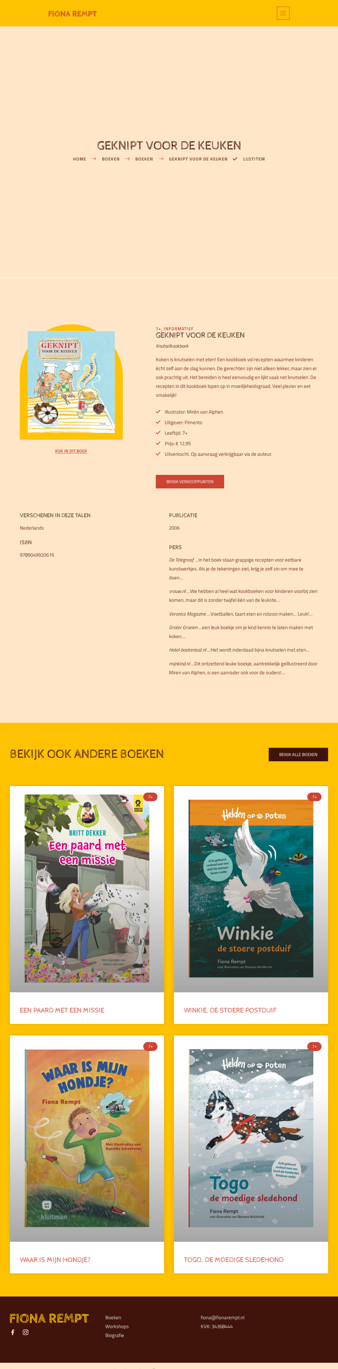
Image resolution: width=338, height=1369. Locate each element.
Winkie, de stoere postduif (230, 1010)
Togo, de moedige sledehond (234, 1260)
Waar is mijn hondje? (55, 1260)
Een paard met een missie (62, 1010)
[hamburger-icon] (283, 13)
